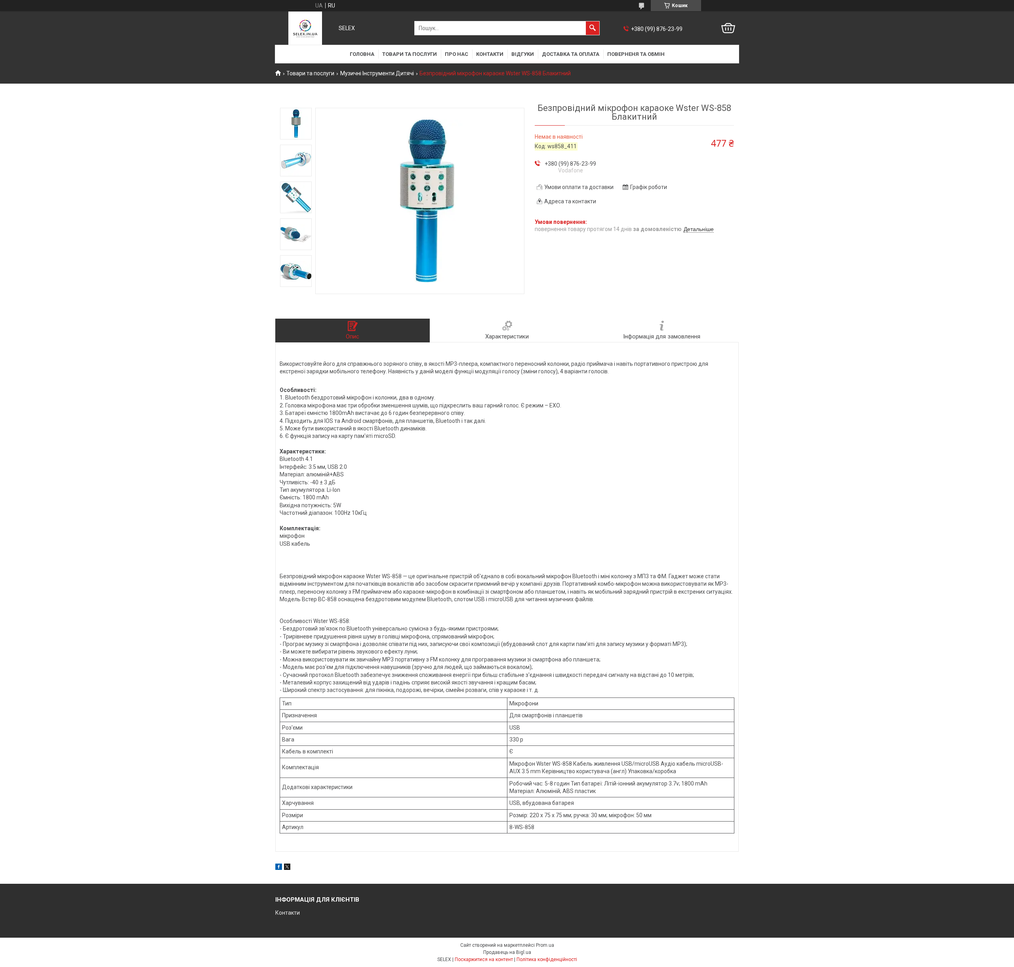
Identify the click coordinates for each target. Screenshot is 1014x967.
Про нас (456, 54)
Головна (362, 54)
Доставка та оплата (570, 54)
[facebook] (278, 868)
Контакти (489, 54)
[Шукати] (592, 28)
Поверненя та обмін (636, 54)
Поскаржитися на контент (484, 959)
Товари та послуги (409, 54)
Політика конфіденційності (547, 959)
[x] (287, 868)
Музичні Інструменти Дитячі (377, 73)
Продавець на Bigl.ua (507, 952)
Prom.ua (545, 945)
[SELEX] (305, 28)
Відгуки (522, 54)
